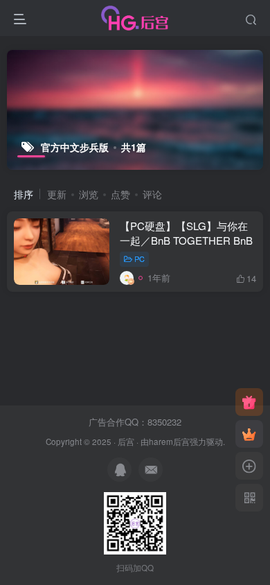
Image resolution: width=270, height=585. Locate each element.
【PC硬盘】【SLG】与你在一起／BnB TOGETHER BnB (186, 232)
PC (139, 258)
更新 (56, 194)
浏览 (88, 194)
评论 (152, 194)
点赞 (120, 194)
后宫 (126, 441)
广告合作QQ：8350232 (135, 421)
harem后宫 (169, 441)
